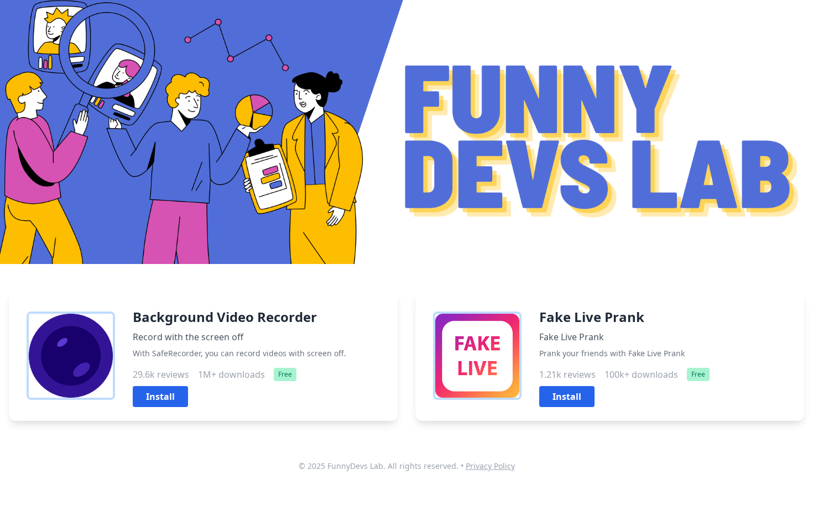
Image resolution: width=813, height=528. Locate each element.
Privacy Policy (490, 466)
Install (160, 396)
